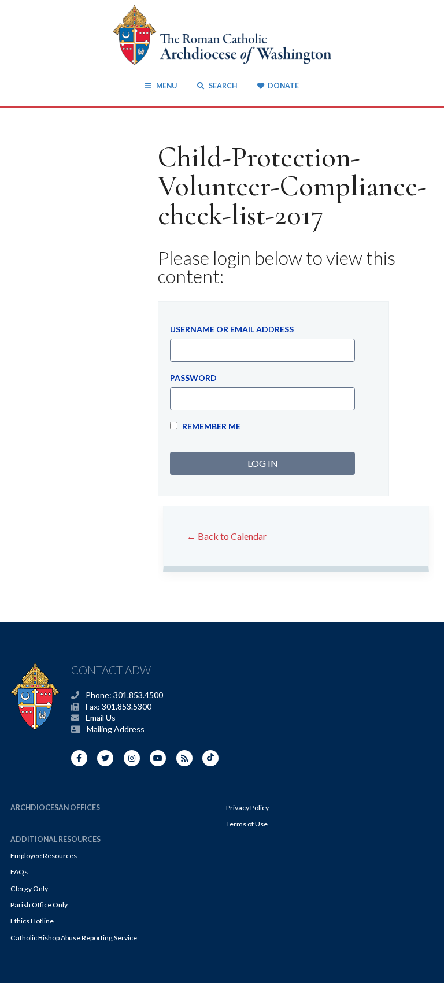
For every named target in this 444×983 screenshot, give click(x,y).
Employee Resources (43, 855)
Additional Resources (55, 839)
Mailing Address (116, 729)
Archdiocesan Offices (55, 807)
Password (193, 378)
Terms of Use (247, 823)
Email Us (101, 717)
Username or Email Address (232, 329)
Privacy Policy (247, 807)
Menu (166, 85)
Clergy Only (29, 888)
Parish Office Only (39, 904)
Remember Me (210, 426)
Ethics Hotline (32, 921)
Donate (283, 85)
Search (222, 85)
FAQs (19, 871)
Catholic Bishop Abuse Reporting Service (73, 937)
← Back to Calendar (227, 536)
